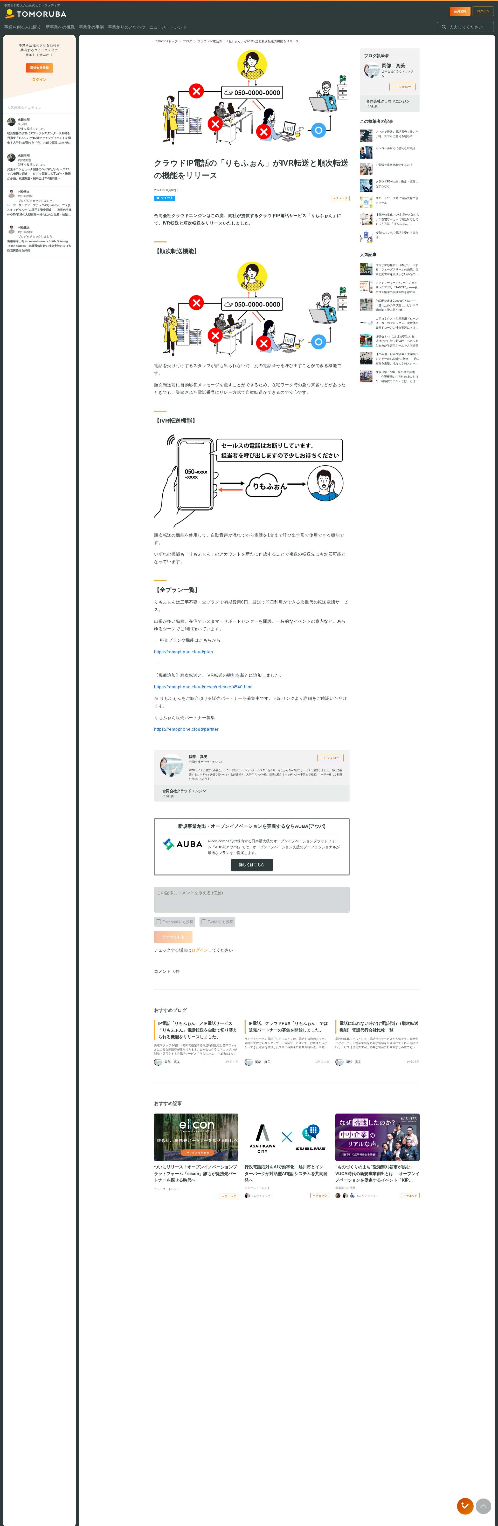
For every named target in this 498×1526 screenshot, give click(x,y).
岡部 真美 (198, 757)
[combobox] (465, 27)
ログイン (199, 950)
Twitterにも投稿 (220, 922)
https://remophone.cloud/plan (183, 652)
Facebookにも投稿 (177, 922)
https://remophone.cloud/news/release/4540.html (203, 687)
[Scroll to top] (483, 1506)
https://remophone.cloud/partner (186, 729)
